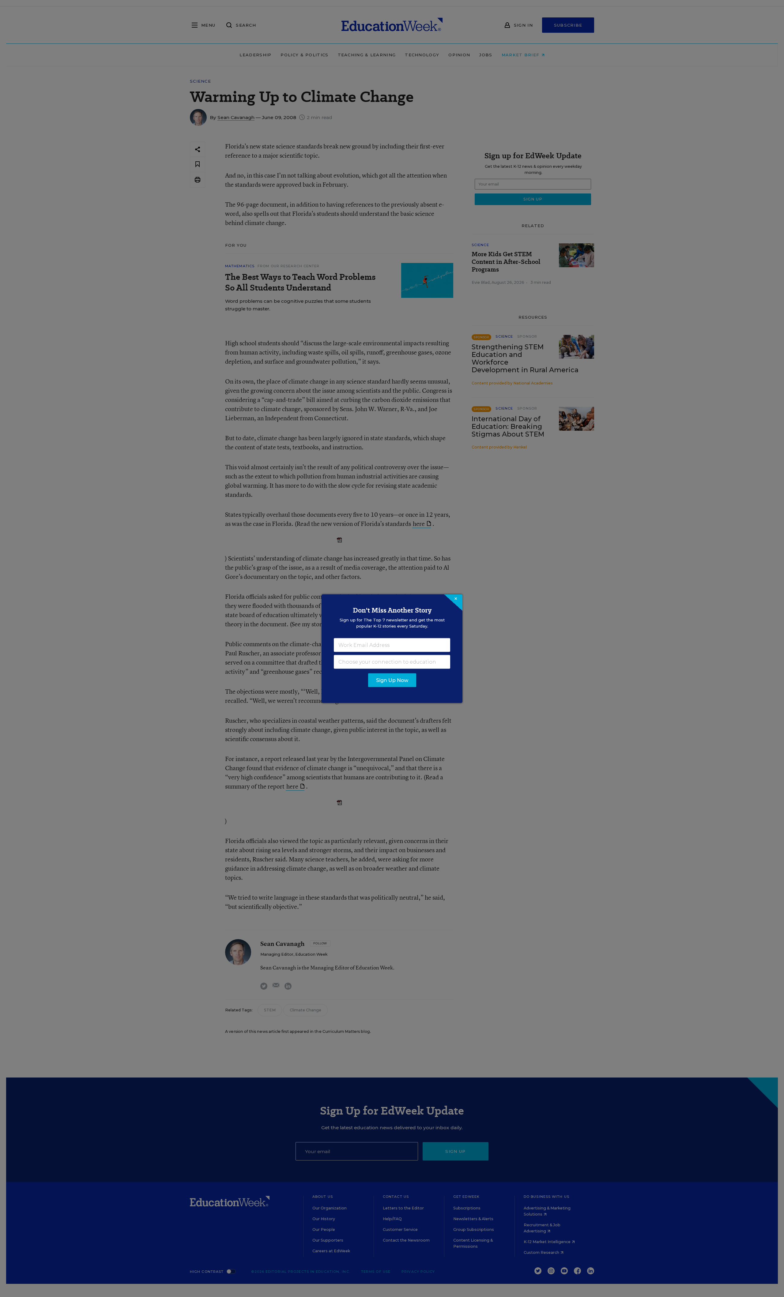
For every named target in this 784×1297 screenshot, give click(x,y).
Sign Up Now (392, 680)
